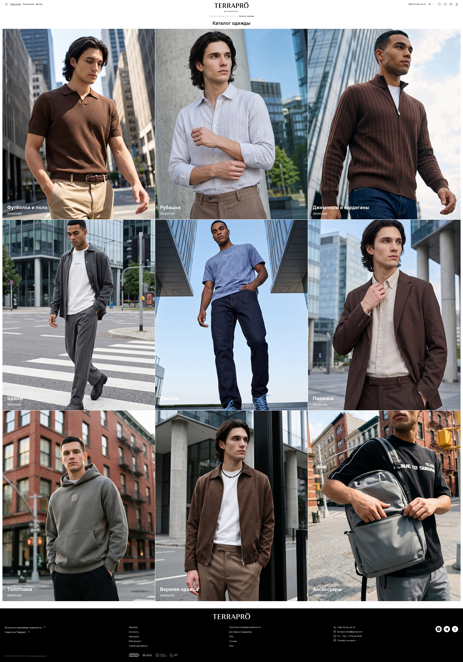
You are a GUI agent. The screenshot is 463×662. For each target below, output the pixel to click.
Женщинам (28, 4)
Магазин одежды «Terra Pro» (222, 16)
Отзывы (233, 641)
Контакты (133, 632)
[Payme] (134, 655)
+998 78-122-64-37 (417, 4)
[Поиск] (439, 4)
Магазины (134, 636)
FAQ (231, 636)
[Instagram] (439, 629)
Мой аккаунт (135, 641)
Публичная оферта (138, 646)
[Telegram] (447, 629)
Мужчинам (15, 4)
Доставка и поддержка (240, 632)
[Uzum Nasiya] (161, 655)
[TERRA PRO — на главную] (231, 7)
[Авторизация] (456, 4)
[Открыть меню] (6, 4)
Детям (39, 4)
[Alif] (174, 655)
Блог (231, 646)
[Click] (147, 655)
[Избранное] (445, 4)
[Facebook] (455, 629)
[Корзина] (450, 4)
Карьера (133, 627)
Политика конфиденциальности (245, 627)
